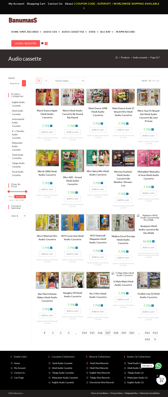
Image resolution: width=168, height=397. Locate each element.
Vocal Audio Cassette (17, 173)
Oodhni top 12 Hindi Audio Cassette (148, 295)
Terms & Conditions (99, 393)
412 (147, 333)
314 (84, 333)
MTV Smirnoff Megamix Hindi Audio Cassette (97, 239)
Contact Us (55, 3)
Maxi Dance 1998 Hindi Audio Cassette (98, 111)
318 (115, 333)
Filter (20, 196)
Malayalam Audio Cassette (17, 146)
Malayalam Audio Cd (137, 377)
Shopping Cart (36, 3)
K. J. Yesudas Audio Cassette (18, 134)
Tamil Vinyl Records (99, 363)
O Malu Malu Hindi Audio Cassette (123, 283)
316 (99, 333)
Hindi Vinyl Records (99, 368)
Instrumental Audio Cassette (18, 122)
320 (131, 333)
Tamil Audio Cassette (62, 363)
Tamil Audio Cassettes (17, 157)
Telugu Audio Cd (135, 372)
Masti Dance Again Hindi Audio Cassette (47, 114)
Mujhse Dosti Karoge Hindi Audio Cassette (123, 239)
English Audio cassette (18, 104)
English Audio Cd (135, 382)
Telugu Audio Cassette (18, 165)
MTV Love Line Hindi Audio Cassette (72, 237)
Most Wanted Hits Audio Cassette (47, 237)
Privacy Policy (117, 393)
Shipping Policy (131, 393)
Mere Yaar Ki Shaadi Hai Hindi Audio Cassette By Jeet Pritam (148, 115)
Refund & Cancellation (150, 393)
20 (149, 80)
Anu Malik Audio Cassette (148, 253)
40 (153, 80)
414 (147, 339)
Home (17, 363)
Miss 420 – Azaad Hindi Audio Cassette (72, 180)
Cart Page (19, 377)
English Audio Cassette (63, 382)
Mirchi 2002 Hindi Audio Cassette (47, 173)
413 (155, 333)
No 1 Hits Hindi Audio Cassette (97, 295)
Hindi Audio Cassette (51, 138)
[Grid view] (39, 81)
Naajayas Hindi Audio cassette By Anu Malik (148, 229)
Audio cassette (42, 137)
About (69, 3)
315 (92, 333)
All (158, 80)
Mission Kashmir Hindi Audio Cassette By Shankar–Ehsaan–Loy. (123, 178)
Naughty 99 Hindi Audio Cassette (72, 294)
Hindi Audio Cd (134, 368)
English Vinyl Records (100, 372)
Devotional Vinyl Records (102, 382)
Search (11, 78)
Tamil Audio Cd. (135, 363)
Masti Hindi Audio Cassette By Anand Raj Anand (72, 114)
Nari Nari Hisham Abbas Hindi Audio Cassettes (47, 297)
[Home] (117, 57)
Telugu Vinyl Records (100, 377)
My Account (16, 3)
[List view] (46, 81)
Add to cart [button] (47, 132)
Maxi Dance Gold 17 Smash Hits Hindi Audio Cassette (123, 111)
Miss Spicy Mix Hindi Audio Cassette (98, 173)
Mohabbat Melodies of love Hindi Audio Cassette (149, 175)
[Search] (24, 83)
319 (123, 333)
